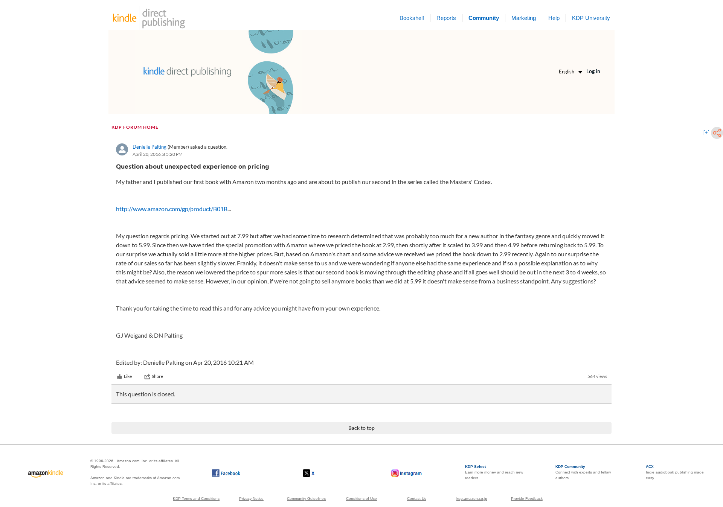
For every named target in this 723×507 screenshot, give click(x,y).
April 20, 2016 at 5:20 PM (158, 154)
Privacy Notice (251, 498)
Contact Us (416, 498)
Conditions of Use (361, 498)
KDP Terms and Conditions (196, 498)
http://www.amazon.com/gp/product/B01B (171, 208)
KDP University (591, 18)
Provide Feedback (527, 498)
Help (554, 18)
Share (157, 376)
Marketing (523, 18)
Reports (446, 18)
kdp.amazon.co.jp (471, 498)
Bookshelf (412, 18)
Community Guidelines (306, 498)
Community (483, 18)
